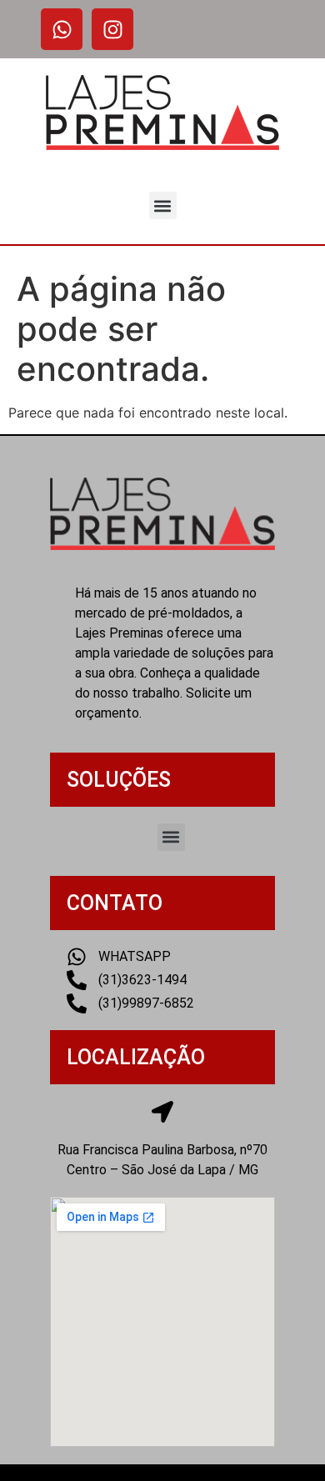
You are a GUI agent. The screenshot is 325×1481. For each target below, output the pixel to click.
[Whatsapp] (61, 29)
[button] (163, 205)
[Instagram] (112, 29)
